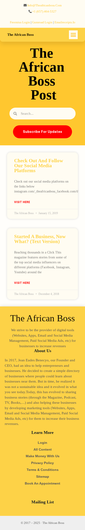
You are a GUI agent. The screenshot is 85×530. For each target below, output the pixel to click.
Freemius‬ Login (20, 22)
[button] (73, 34)
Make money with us (43, 456)
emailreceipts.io (65, 22)
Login (42, 442)
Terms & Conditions (43, 470)
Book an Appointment (42, 483)
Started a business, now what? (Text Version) (40, 239)
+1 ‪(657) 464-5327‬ (44, 11)
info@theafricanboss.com (44, 5)
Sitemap (42, 476)
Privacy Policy (42, 463)
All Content (43, 449)
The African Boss (20, 35)
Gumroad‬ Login (42, 22)
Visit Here (22, 202)
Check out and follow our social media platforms (38, 165)
